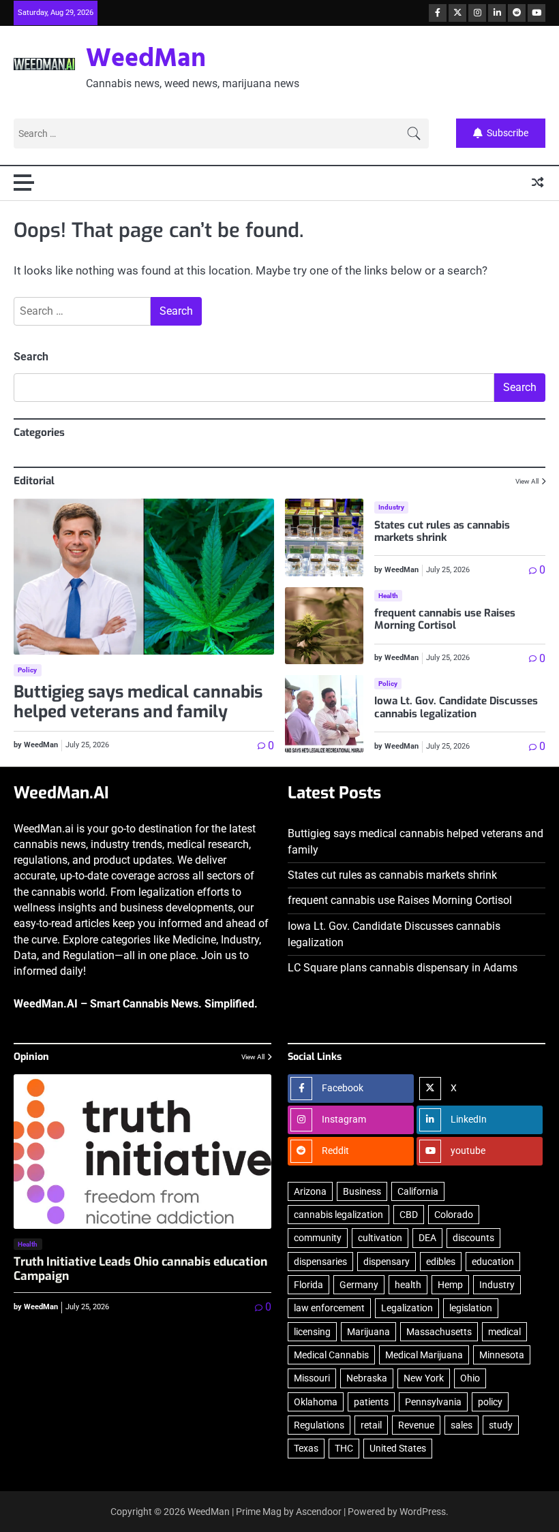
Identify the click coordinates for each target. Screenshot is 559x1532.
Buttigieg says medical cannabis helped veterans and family (138, 702)
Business (362, 1191)
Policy (27, 670)
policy (490, 1401)
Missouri (312, 1378)
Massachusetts (439, 1331)
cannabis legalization (338, 1214)
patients (371, 1401)
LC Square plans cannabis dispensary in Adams (402, 968)
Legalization (407, 1307)
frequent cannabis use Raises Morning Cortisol (444, 619)
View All (527, 481)
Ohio (470, 1378)
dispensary (386, 1261)
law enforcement (329, 1307)
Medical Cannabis (331, 1354)
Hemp (450, 1284)
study (501, 1425)
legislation (470, 1307)
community (318, 1237)
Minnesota (501, 1354)
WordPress (422, 1511)
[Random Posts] (537, 182)
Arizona (310, 1191)
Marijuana (368, 1331)
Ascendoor (319, 1511)
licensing (312, 1331)
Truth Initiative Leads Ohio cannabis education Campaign (140, 1269)
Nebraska (366, 1378)
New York (424, 1378)
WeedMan (146, 59)
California (417, 1191)
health (408, 1284)
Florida (308, 1284)
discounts (473, 1237)
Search (31, 356)
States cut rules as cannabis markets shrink (442, 531)
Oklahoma (315, 1401)
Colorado (453, 1214)
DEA (427, 1237)
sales (461, 1425)
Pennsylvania (433, 1401)
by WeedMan (36, 744)
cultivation (380, 1237)
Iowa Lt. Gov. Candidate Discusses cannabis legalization (456, 707)
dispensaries (320, 1261)
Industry (391, 507)
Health (388, 595)
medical (504, 1331)
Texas (306, 1448)
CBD (408, 1214)
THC (344, 1448)
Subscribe (507, 133)
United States (397, 1448)
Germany (358, 1284)
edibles (440, 1261)
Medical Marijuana (424, 1354)
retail (371, 1425)
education (493, 1261)
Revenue (416, 1425)
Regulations (319, 1425)
